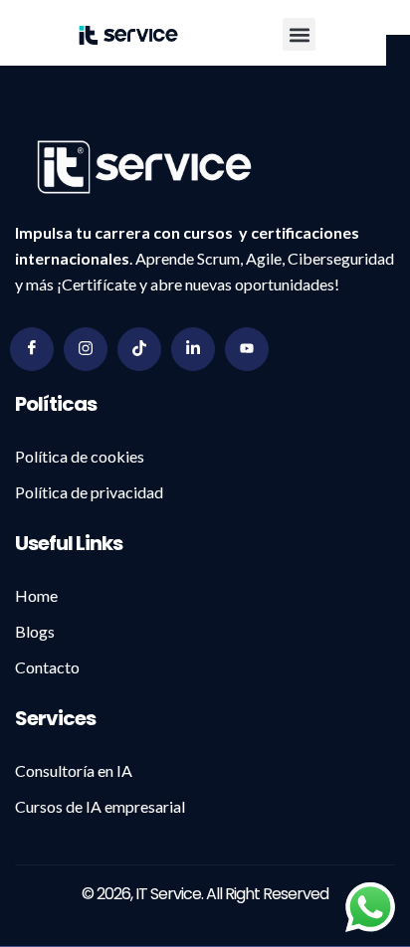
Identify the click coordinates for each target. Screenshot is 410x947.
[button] (299, 34)
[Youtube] (247, 349)
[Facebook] (32, 349)
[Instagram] (85, 349)
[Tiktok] (139, 349)
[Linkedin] (193, 349)
